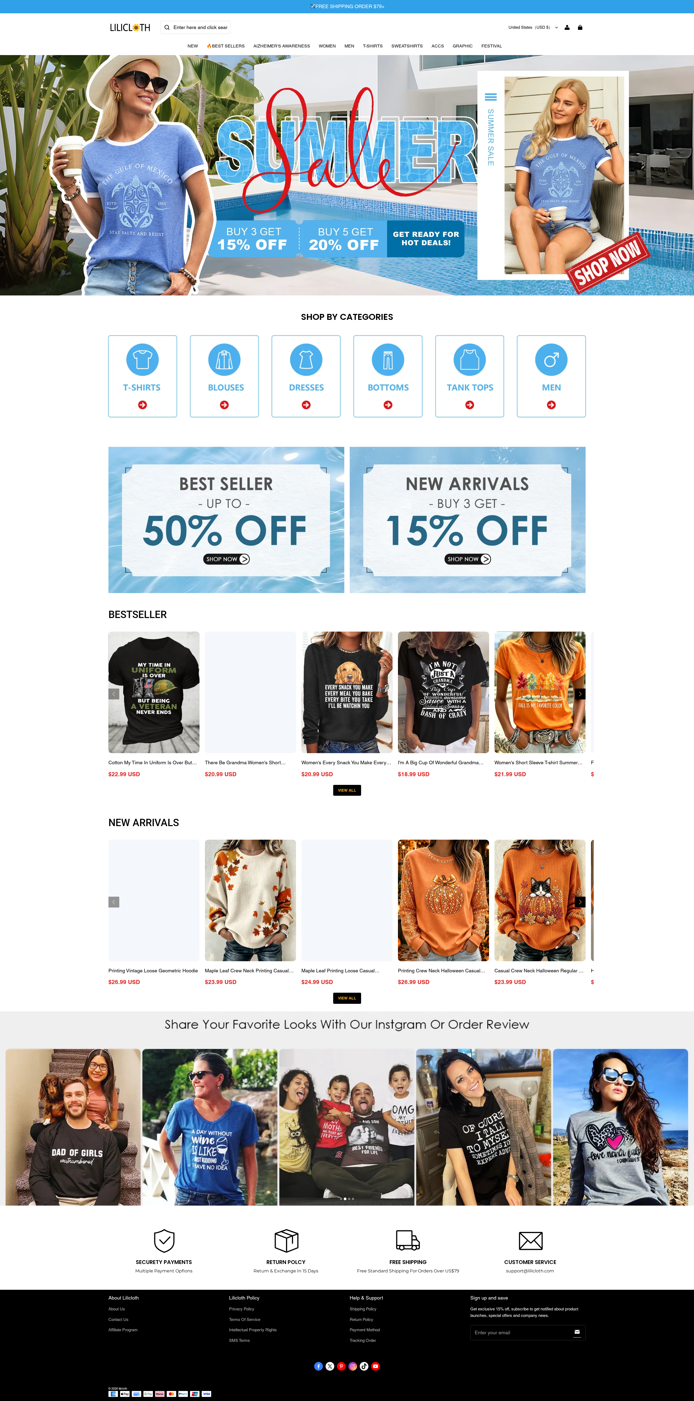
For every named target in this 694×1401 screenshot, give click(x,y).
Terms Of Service (244, 1319)
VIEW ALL (347, 790)
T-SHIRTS (373, 46)
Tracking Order (363, 1340)
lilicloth (123, 1388)
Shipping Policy (363, 1309)
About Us (116, 1309)
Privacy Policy (241, 1309)
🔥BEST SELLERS (226, 46)
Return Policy (361, 1319)
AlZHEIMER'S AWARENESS (281, 46)
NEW (193, 46)
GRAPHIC (463, 46)
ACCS (438, 46)
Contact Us (118, 1319)
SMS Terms (239, 1340)
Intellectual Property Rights (253, 1329)
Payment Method (365, 1329)
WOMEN (327, 46)
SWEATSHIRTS (407, 46)
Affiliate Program (123, 1329)
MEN (349, 46)
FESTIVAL (491, 46)
